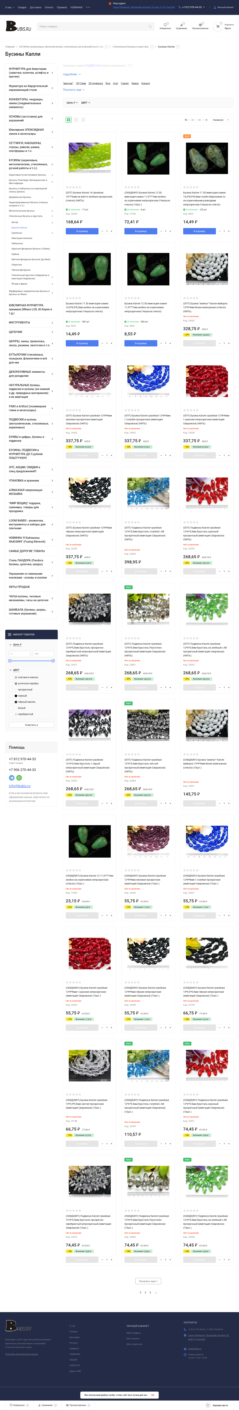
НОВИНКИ (74, 1354)
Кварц (135, 83)
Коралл (145, 83)
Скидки (73, 1331)
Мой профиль (133, 1333)
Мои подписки (134, 1344)
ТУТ (130, 65)
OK (152, 1395)
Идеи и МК (75, 1371)
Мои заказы (132, 1338)
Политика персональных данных (21, 1354)
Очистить (31, 725)
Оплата (73, 1343)
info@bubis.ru (19, 786)
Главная (10, 46)
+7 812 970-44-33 (192, 7)
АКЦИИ (73, 1359)
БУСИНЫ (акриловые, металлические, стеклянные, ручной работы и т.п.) (61, 46)
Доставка (74, 1337)
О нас (72, 1326)
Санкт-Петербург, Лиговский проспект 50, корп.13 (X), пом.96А (144, 7)
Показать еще (72, 89)
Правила (74, 1348)
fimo (108, 83)
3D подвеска (96, 83)
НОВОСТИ (74, 1365)
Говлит (125, 83)
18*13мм (81, 83)
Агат (115, 83)
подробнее (70, 74)
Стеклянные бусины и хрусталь (131, 46)
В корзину (82, 231)
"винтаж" (68, 83)
